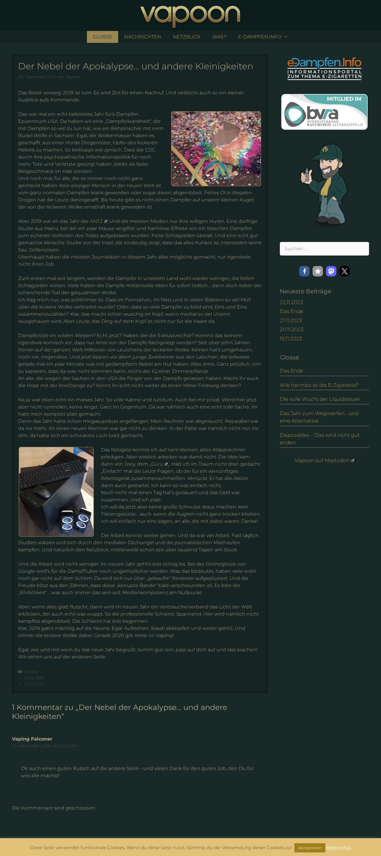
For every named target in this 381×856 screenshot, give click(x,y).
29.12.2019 (34, 677)
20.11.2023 (291, 329)
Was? (219, 37)
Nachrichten (142, 37)
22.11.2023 (291, 302)
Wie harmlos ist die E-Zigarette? (319, 385)
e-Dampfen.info (259, 37)
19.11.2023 (291, 339)
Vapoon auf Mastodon (322, 460)
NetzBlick (186, 37)
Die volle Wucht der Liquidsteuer (320, 399)
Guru (157, 464)
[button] (304, 271)
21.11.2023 (291, 320)
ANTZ (96, 221)
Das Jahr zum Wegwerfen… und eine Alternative (319, 417)
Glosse (102, 37)
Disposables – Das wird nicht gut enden (320, 439)
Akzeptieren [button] (310, 847)
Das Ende (291, 311)
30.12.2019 (34, 683)
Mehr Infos (339, 847)
